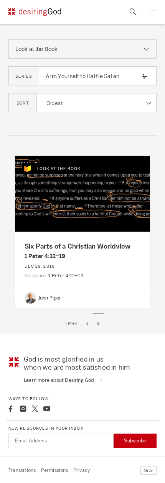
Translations (22, 470)
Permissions (54, 470)
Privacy (81, 470)
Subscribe (135, 441)
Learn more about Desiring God (59, 380)
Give (148, 470)
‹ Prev (71, 323)
